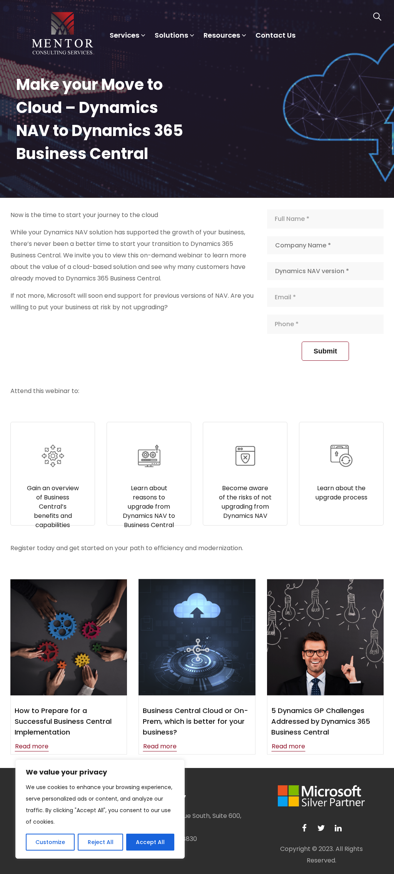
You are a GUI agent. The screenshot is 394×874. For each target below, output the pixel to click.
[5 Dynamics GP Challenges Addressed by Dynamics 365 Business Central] (325, 637)
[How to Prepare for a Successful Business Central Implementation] (68, 637)
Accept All (150, 842)
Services (124, 35)
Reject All (101, 842)
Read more (31, 746)
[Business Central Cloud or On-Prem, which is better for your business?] (197, 637)
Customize (50, 842)
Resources (222, 35)
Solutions (171, 35)
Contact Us (275, 35)
